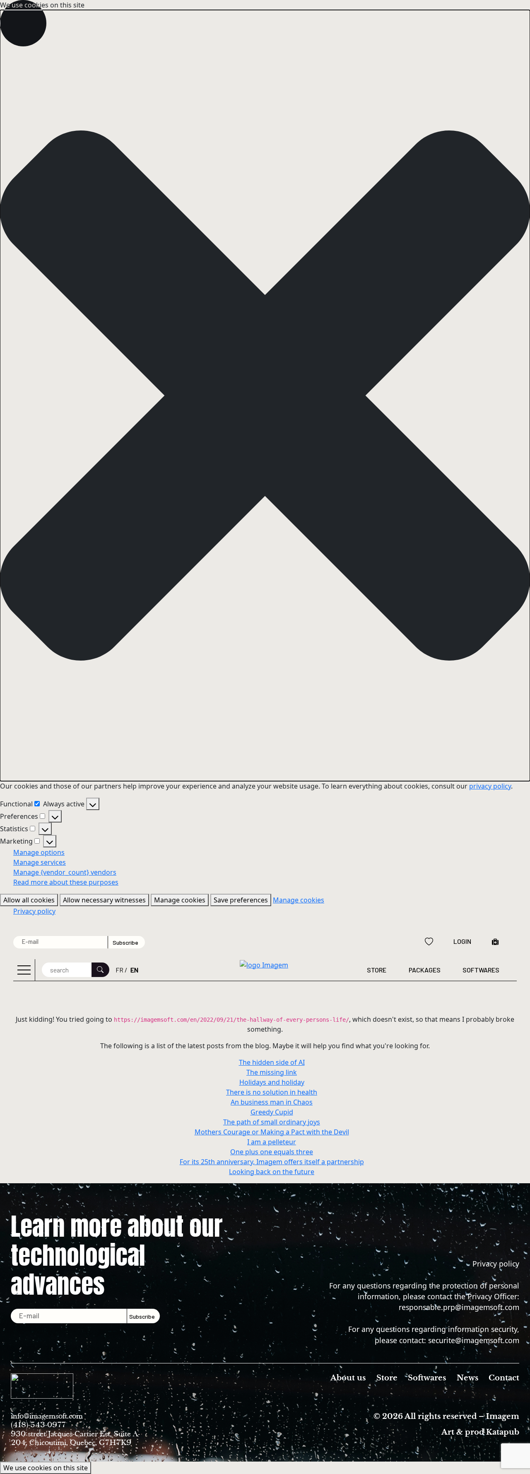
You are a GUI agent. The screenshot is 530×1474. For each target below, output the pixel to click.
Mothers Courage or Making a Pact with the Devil (272, 1131)
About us (348, 1377)
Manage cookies (179, 900)
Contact (504, 1377)
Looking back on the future (271, 1171)
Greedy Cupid (272, 1112)
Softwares (481, 970)
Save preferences (241, 900)
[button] (265, 395)
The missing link (271, 1072)
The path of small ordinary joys (271, 1122)
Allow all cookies (29, 900)
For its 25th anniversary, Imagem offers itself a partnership (272, 1161)
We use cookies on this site (45, 1467)
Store (376, 970)
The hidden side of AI (272, 1062)
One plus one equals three (271, 1151)
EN (134, 970)
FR (119, 970)
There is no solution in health (271, 1092)
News (467, 1377)
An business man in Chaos (272, 1102)
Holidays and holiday (271, 1082)
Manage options (39, 852)
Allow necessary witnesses (104, 900)
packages (425, 970)
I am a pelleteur (271, 1141)
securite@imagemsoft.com (473, 1340)
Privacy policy (34, 911)
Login (462, 941)
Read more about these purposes (65, 882)
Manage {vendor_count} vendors (64, 872)
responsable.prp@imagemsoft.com (459, 1307)
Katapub (502, 1432)
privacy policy (490, 786)
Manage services (39, 862)
